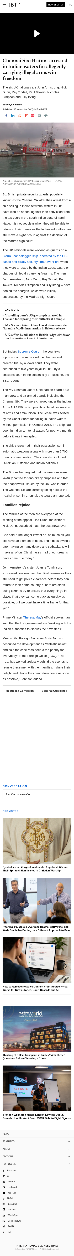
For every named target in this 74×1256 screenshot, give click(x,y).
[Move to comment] (46, 115)
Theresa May (32, 617)
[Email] (39, 115)
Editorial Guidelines (54, 690)
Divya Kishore (14, 104)
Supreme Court (28, 351)
